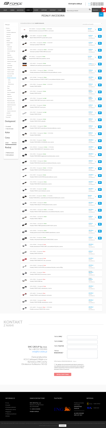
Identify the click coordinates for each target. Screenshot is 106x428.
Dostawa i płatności (11, 407)
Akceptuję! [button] (62, 425)
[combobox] (92, 24)
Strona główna (23, 23)
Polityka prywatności (11, 413)
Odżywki (44, 10)
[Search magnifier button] (90, 9)
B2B (101, 14)
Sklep (5, 10)
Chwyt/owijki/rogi (11, 51)
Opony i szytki (10, 71)
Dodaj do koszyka (100, 30)
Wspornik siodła (11, 100)
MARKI (8, 40)
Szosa (9, 82)
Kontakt (53, 10)
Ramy (8, 86)
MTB (9, 80)
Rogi (8, 88)
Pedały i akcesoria (11, 77)
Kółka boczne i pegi (11, 61)
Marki (12, 10)
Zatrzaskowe (10, 155)
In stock (8, 126)
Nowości (8, 36)
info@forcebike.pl (76, 4)
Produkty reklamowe (11, 32)
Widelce (9, 94)
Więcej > (75, 361)
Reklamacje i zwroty (11, 409)
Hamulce (9, 55)
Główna (7, 28)
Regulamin (8, 411)
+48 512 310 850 (97, 3)
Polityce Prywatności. (64, 369)
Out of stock (9, 128)
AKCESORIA (20, 10)
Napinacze (9, 67)
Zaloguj (95, 10)
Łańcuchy (9, 49)
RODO (8, 416)
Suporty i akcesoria (11, 111)
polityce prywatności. (52, 425)
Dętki (8, 53)
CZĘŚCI (28, 10)
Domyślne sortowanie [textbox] (88, 24)
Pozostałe (8, 117)
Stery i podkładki (11, 92)
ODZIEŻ (36, 10)
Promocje (9, 38)
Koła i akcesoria (10, 59)
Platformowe (11, 84)
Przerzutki (9, 46)
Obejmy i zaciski (10, 69)
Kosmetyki (9, 115)
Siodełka (9, 90)
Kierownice (9, 57)
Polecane (9, 34)
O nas (59, 10)
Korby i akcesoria (11, 102)
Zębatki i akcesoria (11, 104)
